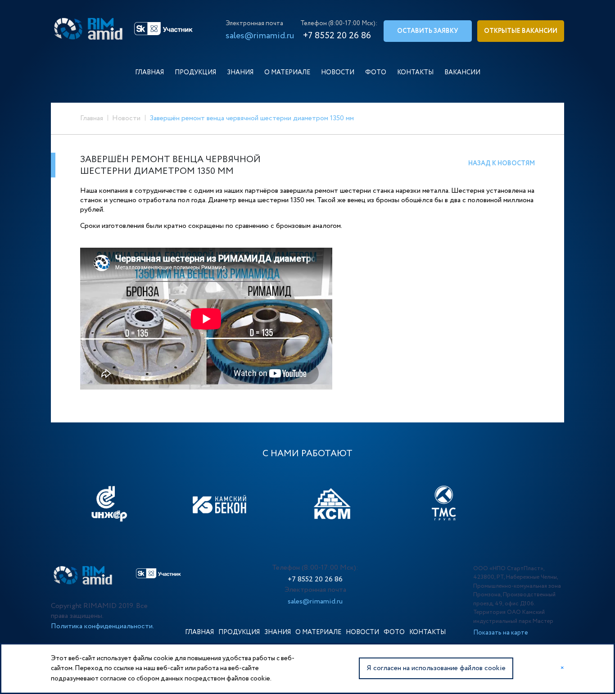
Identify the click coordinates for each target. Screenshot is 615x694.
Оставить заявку (427, 31)
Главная (91, 118)
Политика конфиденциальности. (102, 626)
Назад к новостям (501, 163)
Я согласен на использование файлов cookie (436, 668)
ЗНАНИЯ (240, 72)
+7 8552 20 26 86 (315, 579)
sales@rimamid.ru (260, 35)
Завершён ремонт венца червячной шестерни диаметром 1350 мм (251, 118)
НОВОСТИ (337, 72)
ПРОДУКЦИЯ (195, 72)
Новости (126, 118)
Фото (375, 72)
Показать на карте (500, 632)
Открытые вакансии (520, 31)
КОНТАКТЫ (415, 72)
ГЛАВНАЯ (149, 72)
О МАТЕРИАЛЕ (287, 72)
